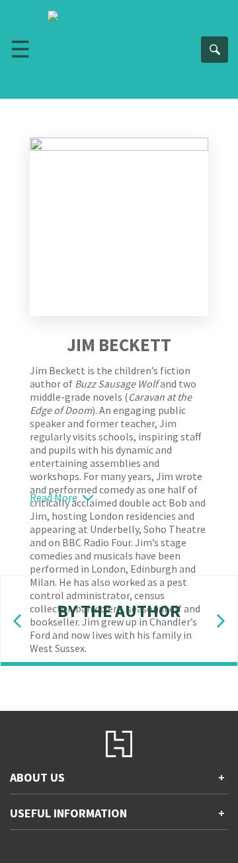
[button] (17, 621)
